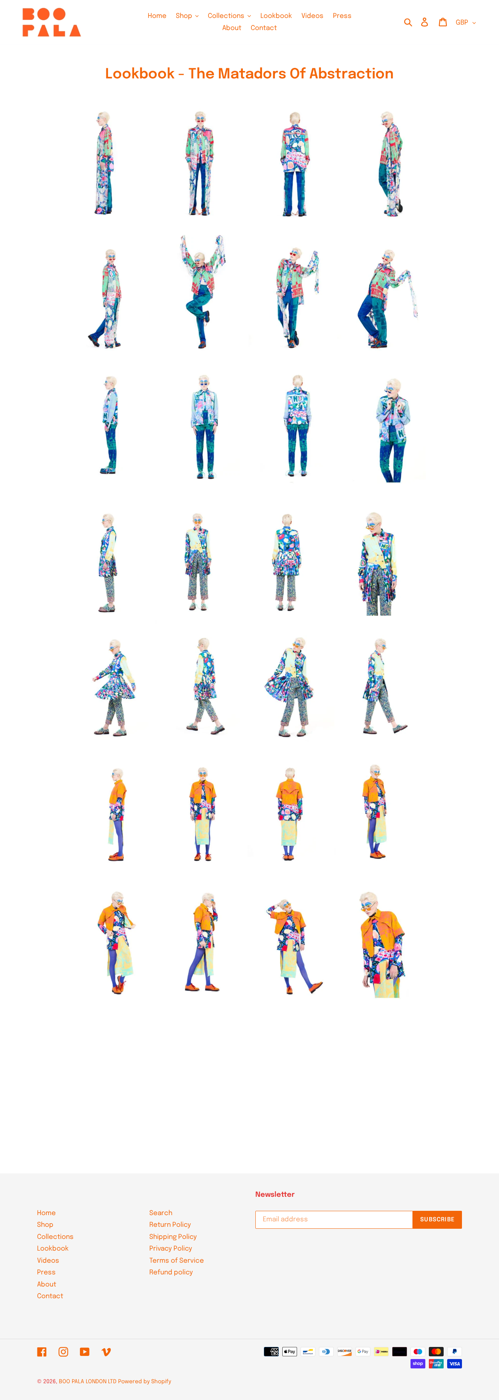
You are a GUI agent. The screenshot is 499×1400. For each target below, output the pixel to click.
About (46, 1284)
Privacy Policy (170, 1249)
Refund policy (171, 1272)
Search (160, 1213)
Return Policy (170, 1225)
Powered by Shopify (144, 1381)
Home (46, 1213)
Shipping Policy (173, 1237)
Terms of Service (176, 1261)
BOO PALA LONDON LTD (88, 1381)
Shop (45, 1225)
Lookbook (53, 1249)
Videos (48, 1261)
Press (46, 1272)
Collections (55, 1237)
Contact (50, 1296)
